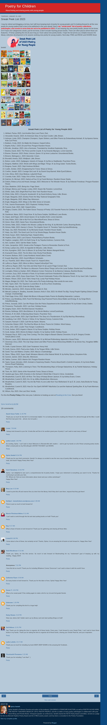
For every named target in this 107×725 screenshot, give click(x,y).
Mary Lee (9, 488)
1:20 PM (16, 602)
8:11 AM (26, 513)
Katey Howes (10, 615)
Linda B (9, 538)
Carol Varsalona (11, 470)
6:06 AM (21, 577)
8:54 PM (19, 455)
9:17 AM (12, 526)
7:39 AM (13, 428)
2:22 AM (25, 654)
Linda (8, 428)
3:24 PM (19, 615)
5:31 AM (21, 551)
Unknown (9, 602)
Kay (7, 526)
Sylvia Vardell (11, 455)
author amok (10, 441)
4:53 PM (15, 590)
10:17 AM (19, 642)
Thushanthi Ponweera (14, 654)
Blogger (54, 723)
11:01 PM (18, 627)
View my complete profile (9, 718)
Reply (8, 422)
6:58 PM (15, 538)
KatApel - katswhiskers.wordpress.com (20, 501)
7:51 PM (18, 565)
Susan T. (9, 590)
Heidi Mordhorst (12, 551)
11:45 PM (23, 414)
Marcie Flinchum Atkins (14, 513)
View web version (50, 700)
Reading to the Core (63, 395)
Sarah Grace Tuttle (12, 414)
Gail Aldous (10, 627)
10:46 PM (21, 470)
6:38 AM (37, 501)
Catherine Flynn (11, 577)
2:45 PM (18, 441)
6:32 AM (16, 488)
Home (50, 696)
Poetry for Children (18, 6)
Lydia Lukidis (11, 642)
